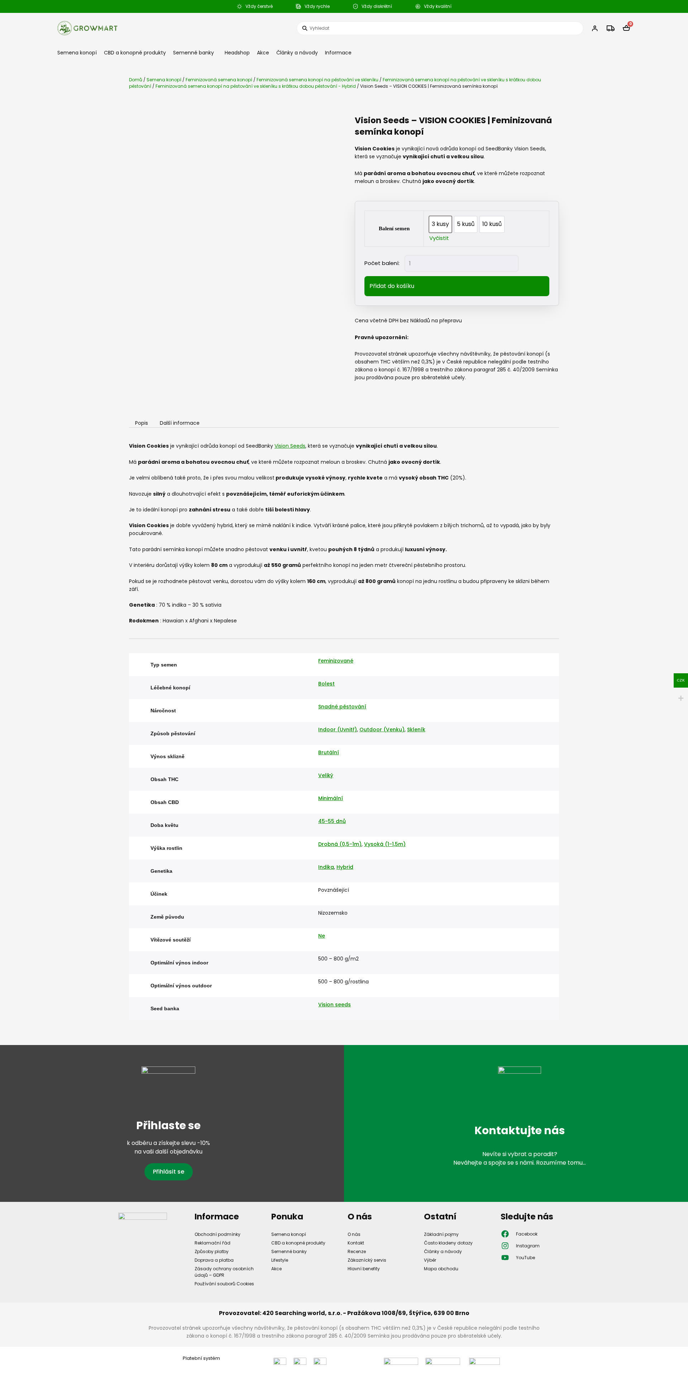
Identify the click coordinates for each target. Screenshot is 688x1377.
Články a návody (297, 52)
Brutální (328, 752)
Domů (135, 80)
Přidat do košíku (391, 286)
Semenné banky (193, 52)
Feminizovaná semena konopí (219, 80)
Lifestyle (279, 1260)
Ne (321, 935)
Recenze (357, 1251)
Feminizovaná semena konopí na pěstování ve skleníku (317, 80)
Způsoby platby (212, 1251)
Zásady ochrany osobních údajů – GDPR (224, 1272)
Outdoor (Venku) (382, 729)
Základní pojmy (441, 1234)
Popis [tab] (141, 423)
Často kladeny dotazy (448, 1243)
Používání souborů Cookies (224, 1284)
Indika (326, 867)
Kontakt (356, 1243)
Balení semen (394, 228)
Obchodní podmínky (217, 1234)
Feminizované (335, 660)
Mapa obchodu (441, 1269)
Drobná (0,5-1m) (340, 844)
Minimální (330, 798)
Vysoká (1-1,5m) (385, 844)
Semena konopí (77, 52)
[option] (440, 224)
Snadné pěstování (342, 706)
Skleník (416, 729)
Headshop (237, 52)
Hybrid (344, 867)
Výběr (430, 1260)
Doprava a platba (214, 1260)
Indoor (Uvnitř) (337, 729)
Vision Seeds (289, 445)
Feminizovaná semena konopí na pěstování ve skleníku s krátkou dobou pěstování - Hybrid (256, 86)
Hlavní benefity (364, 1269)
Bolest (326, 683)
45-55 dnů (332, 821)
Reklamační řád (212, 1243)
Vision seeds (334, 1004)
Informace (338, 52)
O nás (354, 1234)
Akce (263, 52)
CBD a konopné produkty (135, 52)
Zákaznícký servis (367, 1260)
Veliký (325, 775)
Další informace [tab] (180, 423)
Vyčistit (439, 238)
